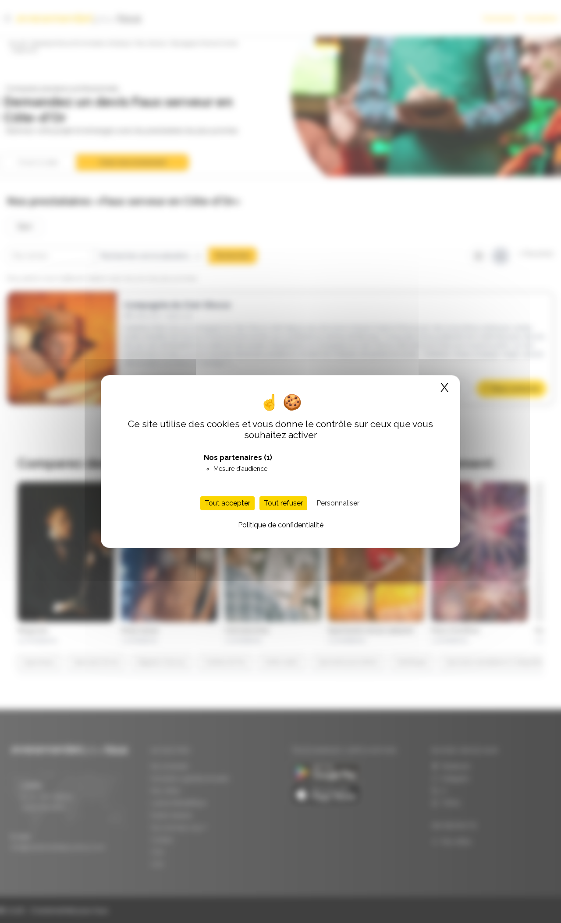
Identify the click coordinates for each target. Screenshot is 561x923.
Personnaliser (337, 503)
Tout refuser (283, 503)
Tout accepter (227, 503)
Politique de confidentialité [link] (280, 525)
